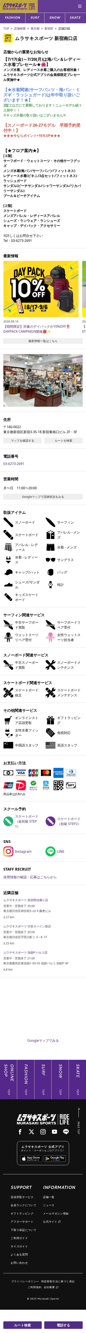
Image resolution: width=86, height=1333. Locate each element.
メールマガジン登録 (56, 1213)
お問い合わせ (19, 1263)
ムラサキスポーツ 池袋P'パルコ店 (25, 952)
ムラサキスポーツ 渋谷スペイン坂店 (27, 926)
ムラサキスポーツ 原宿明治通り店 (25, 900)
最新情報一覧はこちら (43, 341)
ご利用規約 (35, 1287)
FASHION (12, 18)
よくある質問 (19, 1254)
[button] (43, 380)
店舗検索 (20, 28)
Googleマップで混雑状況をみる (43, 497)
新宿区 (48, 28)
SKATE (75, 18)
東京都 (35, 28)
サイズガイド (19, 1246)
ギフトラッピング (22, 1213)
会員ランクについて (23, 1205)
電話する (63, 1325)
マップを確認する (22, 440)
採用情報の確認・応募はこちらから (30, 877)
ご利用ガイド (19, 1238)
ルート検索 (22, 1325)
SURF (34, 18)
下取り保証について (23, 1230)
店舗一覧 (48, 1197)
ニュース (48, 1205)
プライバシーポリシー (25, 1281)
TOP (6, 28)
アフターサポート (22, 1221)
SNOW (54, 18)
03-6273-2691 (13, 463)
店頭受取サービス (22, 1197)
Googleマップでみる (43, 1040)
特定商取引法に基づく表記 (58, 1281)
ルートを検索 (63, 440)
